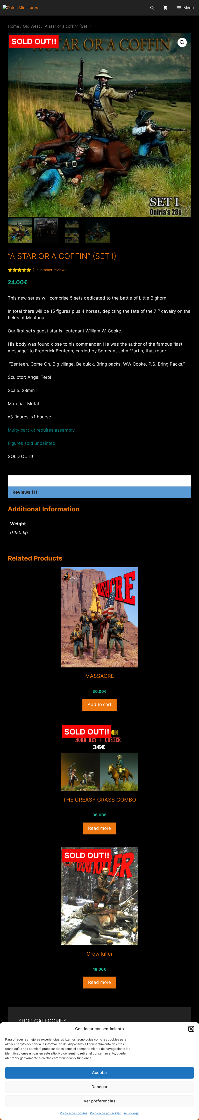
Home (13, 26)
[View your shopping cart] (165, 7)
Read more (99, 828)
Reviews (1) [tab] (24, 492)
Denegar (99, 1086)
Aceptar (99, 1072)
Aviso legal (131, 1113)
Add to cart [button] (99, 704)
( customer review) (49, 270)
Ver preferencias (99, 1101)
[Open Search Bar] (152, 7)
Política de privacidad (105, 1113)
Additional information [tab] (37, 480)
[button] (191, 1028)
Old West (31, 26)
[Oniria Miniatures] (20, 7)
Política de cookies (73, 1113)
